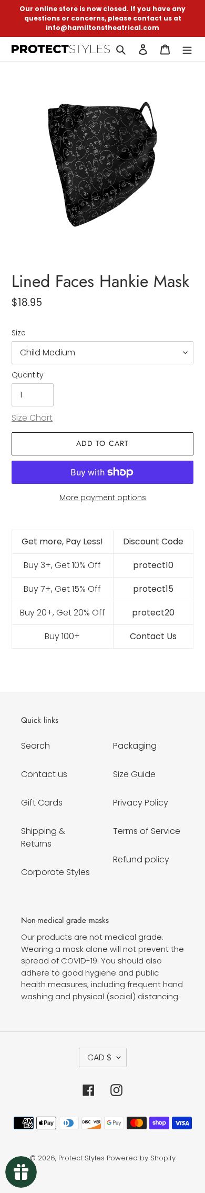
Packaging (135, 746)
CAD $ (99, 1057)
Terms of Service (146, 831)
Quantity (28, 375)
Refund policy (141, 859)
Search (35, 746)
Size (19, 332)
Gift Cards (42, 803)
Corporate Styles (55, 872)
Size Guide (134, 774)
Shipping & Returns (43, 837)
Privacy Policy (140, 803)
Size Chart (32, 418)
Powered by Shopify (141, 1158)
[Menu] (187, 49)
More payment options (102, 497)
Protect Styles (81, 1158)
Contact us (44, 774)
